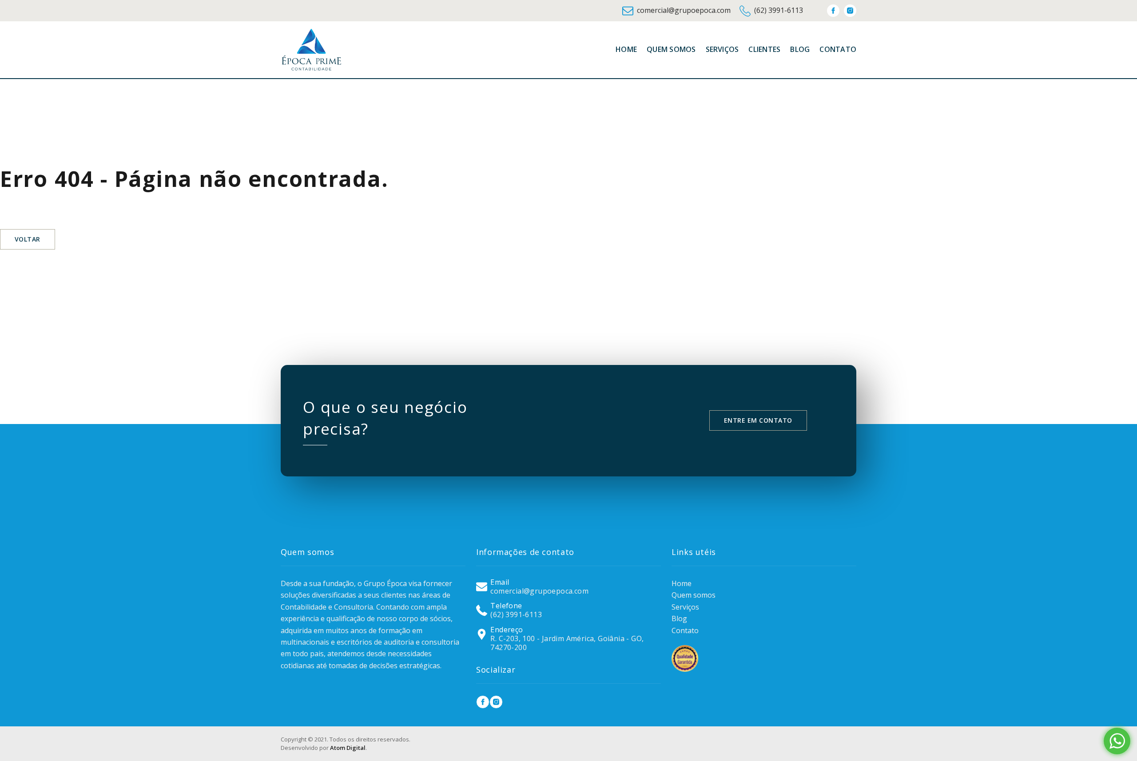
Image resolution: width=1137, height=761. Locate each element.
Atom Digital (348, 748)
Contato (685, 630)
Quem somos (694, 595)
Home (682, 583)
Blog (679, 618)
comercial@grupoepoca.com (684, 10)
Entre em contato (758, 420)
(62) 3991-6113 (778, 10)
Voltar (27, 239)
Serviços (685, 607)
